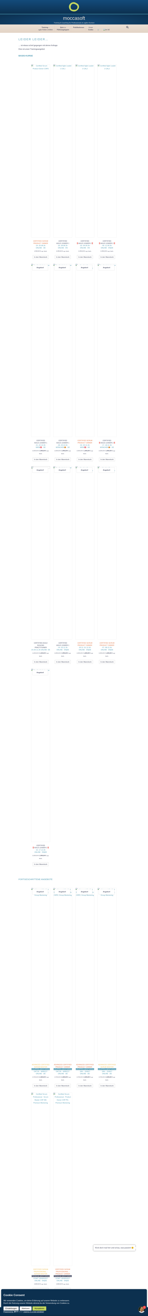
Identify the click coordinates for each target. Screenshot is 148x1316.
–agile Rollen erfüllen (45, 28)
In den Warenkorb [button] (40, 257)
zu (63, 28)
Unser (90, 28)
